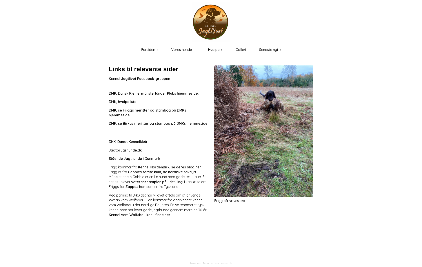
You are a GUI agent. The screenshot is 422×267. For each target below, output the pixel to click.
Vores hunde (181, 49)
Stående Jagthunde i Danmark (134, 158)
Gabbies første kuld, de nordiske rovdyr (161, 172)
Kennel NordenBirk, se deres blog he (169, 167)
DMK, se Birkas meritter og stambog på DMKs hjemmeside (158, 123)
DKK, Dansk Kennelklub (128, 141)
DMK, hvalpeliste (122, 101)
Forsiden (148, 49)
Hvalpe (214, 49)
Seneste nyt (268, 49)
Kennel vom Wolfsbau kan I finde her (139, 215)
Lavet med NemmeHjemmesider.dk (211, 263)
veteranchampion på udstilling (157, 182)
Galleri (241, 49)
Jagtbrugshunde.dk (125, 150)
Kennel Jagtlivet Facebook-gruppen (139, 78)
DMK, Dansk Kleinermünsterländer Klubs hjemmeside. (153, 93)
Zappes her (135, 186)
